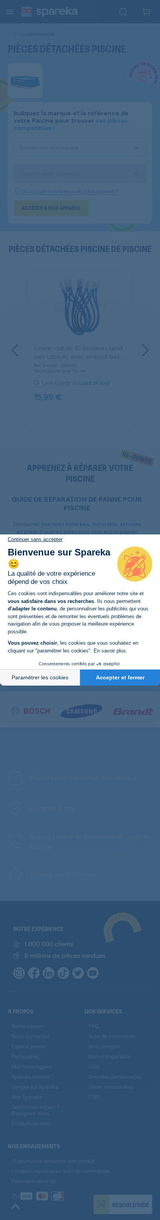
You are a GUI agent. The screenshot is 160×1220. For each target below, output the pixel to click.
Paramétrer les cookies (40, 677)
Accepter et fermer (120, 677)
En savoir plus (110, 651)
